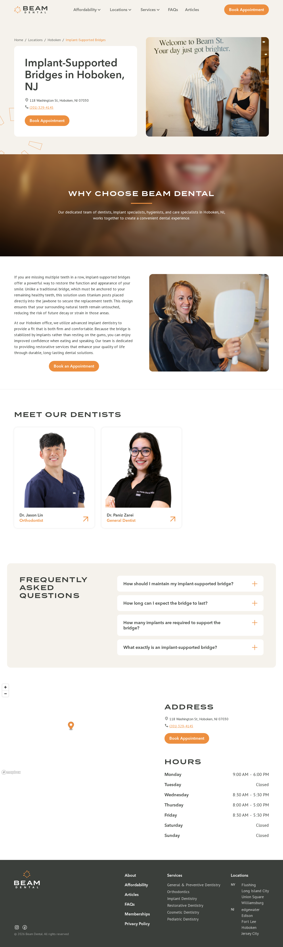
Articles (192, 9)
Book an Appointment (74, 366)
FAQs (173, 9)
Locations (35, 40)
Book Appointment (246, 9)
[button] (87, 9)
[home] (30, 9)
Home (18, 40)
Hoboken (54, 40)
